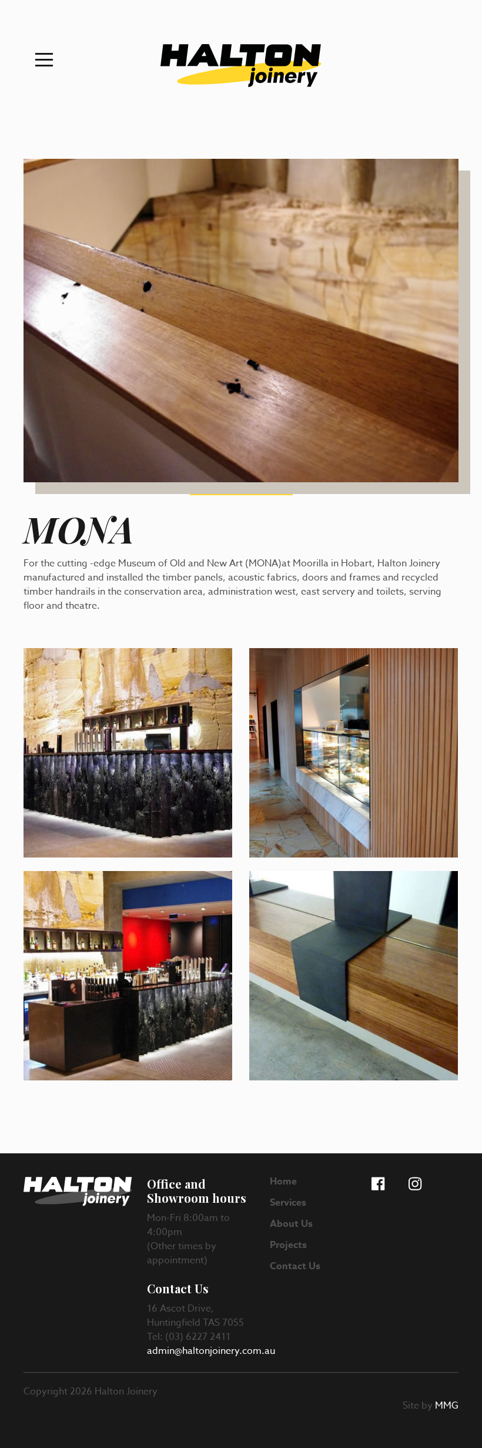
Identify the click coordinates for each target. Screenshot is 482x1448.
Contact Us (295, 1266)
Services (288, 1202)
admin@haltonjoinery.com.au (211, 1351)
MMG (446, 1406)
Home (283, 1181)
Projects (288, 1245)
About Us (291, 1224)
